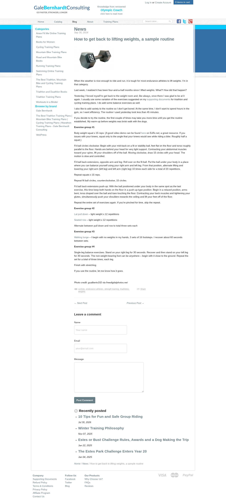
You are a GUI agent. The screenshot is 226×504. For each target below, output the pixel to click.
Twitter (68, 482)
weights (81, 291)
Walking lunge (81, 237)
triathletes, (124, 289)
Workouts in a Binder (47, 102)
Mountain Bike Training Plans (51, 52)
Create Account (163, 2)
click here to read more (111, 14)
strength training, (112, 289)
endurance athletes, (95, 289)
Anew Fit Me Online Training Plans (51, 35)
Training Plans (110, 21)
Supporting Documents (45, 479)
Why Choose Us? (94, 479)
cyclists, (82, 289)
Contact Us (38, 496)
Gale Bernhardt (44, 110)
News (80, 29)
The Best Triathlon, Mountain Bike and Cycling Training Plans (51, 83)
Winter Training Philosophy (101, 428)
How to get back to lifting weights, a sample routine (124, 39)
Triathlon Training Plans (48, 97)
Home (41, 21)
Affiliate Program (41, 493)
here (143, 133)
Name (77, 322)
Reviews (89, 486)
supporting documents (158, 99)
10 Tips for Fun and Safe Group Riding (110, 416)
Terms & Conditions (43, 486)
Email (77, 340)
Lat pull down (81, 214)
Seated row (80, 220)
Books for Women (45, 42)
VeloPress (41, 134)
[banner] (62, 9)
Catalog (58, 21)
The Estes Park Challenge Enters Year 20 (112, 451)
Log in (148, 2)
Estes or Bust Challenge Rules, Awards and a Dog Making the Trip (133, 440)
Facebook (70, 479)
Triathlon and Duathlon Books (51, 91)
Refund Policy (40, 482)
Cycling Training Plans (47, 47)
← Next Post (80, 303)
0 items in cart (182, 2)
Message (79, 359)
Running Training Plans (48, 66)
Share (143, 289)
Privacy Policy (40, 489)
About (90, 21)
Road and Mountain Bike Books (49, 59)
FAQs (87, 482)
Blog (74, 21)
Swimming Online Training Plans (49, 73)
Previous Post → (135, 303)
